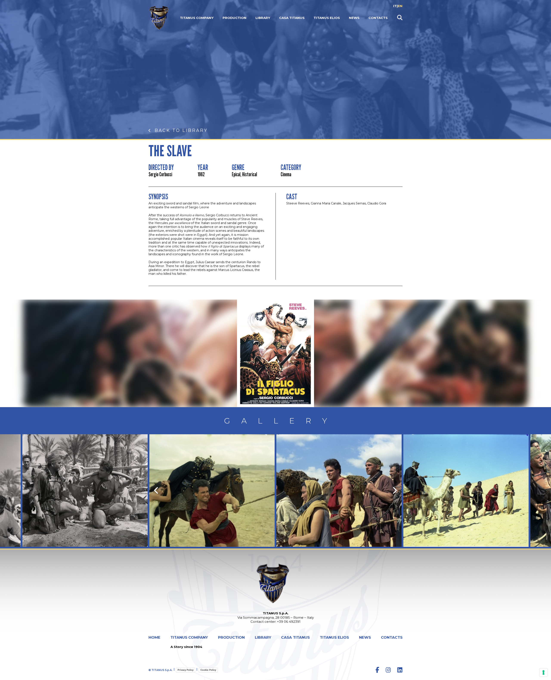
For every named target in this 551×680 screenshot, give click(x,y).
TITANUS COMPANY (197, 18)
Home (154, 637)
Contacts (378, 18)
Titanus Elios (327, 18)
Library (262, 18)
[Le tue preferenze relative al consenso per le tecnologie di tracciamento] (543, 672)
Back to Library (181, 130)
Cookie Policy (208, 669)
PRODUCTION (234, 18)
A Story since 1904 (186, 647)
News (354, 18)
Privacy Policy (185, 669)
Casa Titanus (292, 18)
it (395, 6)
